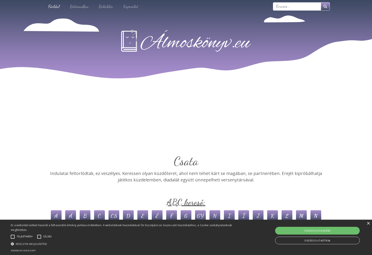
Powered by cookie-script (23, 250)
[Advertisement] (186, 122)
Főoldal (54, 6)
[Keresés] (325, 6)
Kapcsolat (130, 6)
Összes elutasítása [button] (317, 240)
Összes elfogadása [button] (317, 230)
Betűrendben (79, 6)
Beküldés (106, 6)
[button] (125, 244)
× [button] (368, 223)
